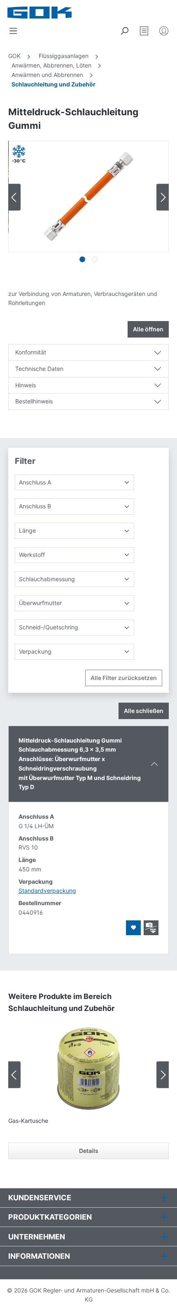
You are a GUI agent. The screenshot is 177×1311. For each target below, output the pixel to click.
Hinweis (25, 385)
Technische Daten (39, 368)
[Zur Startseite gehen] (48, 13)
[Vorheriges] (14, 197)
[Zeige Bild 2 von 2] (95, 259)
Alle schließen (143, 710)
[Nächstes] (162, 197)
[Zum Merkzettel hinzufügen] (133, 927)
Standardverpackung (47, 890)
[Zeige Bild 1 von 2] (82, 259)
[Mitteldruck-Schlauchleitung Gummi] (88, 196)
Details (88, 1150)
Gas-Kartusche (28, 1120)
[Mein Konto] (164, 31)
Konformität (30, 352)
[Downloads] (151, 927)
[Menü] (13, 31)
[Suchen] (124, 31)
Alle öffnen (148, 329)
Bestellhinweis (34, 401)
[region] (88, 203)
